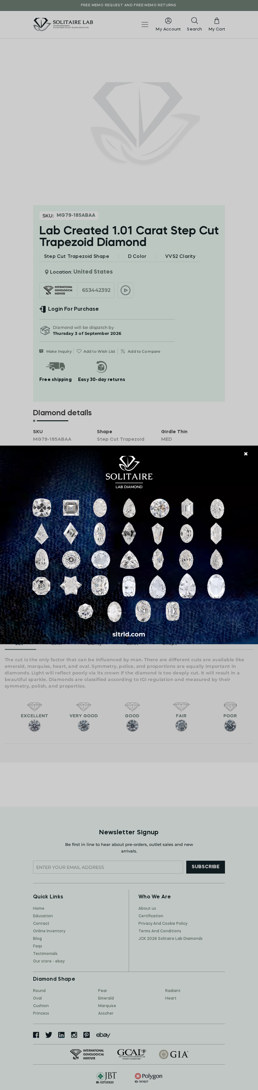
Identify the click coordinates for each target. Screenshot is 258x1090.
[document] (129, 545)
